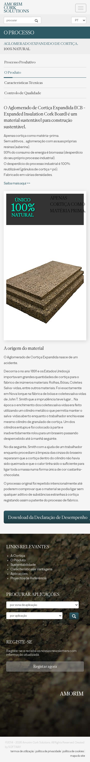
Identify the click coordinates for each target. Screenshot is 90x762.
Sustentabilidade (23, 565)
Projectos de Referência (28, 578)
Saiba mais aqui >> (17, 183)
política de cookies (73, 751)
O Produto (12, 72)
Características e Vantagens (31, 569)
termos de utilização (22, 751)
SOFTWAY (14, 747)
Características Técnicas (23, 82)
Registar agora (45, 666)
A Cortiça (17, 556)
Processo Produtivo (20, 62)
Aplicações (19, 574)
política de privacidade (48, 751)
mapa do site (77, 755)
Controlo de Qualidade (22, 93)
